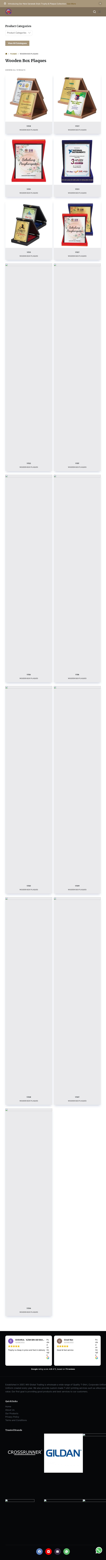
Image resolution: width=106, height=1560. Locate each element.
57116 (29, 675)
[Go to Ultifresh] (63, 1518)
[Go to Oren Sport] (19, 1513)
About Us (9, 1410)
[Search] (94, 11)
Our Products (11, 1413)
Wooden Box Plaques (29, 130)
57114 (77, 675)
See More (71, 3)
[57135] (28, 161)
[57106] (28, 1206)
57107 (77, 1097)
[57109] (77, 783)
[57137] (77, 98)
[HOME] (6, 54)
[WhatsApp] (66, 1551)
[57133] (77, 161)
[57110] (28, 783)
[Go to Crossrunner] (24, 1453)
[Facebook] (39, 1551)
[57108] (28, 995)
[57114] (77, 572)
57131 (29, 252)
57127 (77, 252)
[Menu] (99, 12)
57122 (29, 463)
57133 (77, 189)
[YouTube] (48, 1551)
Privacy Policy (12, 1416)
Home (8, 1406)
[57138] (28, 98)
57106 (29, 1308)
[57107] (77, 995)
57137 (77, 126)
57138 (29, 126)
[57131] (28, 224)
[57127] (77, 224)
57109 (77, 886)
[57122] (28, 361)
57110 (29, 886)
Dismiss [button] (100, 3)
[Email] (57, 1551)
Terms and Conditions (16, 1420)
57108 (29, 1097)
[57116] (28, 572)
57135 (29, 189)
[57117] (77, 361)
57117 (77, 463)
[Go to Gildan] (63, 1453)
